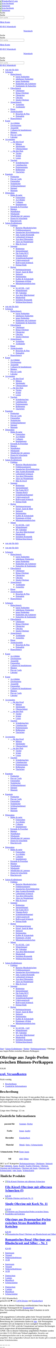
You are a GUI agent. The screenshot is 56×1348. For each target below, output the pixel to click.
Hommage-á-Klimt (23, 281)
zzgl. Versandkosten (13, 1074)
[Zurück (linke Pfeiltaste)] (1, 1347)
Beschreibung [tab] (11, 1084)
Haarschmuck (16, 118)
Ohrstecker (20, 95)
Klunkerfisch (24, 1138)
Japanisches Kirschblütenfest (27, 232)
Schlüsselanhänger (18, 186)
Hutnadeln (20, 116)
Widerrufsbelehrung (13, 1257)
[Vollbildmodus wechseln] (4, 1345)
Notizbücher (15, 183)
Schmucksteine (11, 1282)
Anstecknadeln (16, 111)
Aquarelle (14, 128)
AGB (7, 1260)
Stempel (13, 188)
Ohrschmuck (15, 88)
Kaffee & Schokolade (24, 279)
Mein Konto (5, 22)
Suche (2, 13)
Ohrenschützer (22, 149)
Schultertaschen (22, 163)
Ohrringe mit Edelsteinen (10, 1168)
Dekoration (9, 193)
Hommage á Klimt (23, 938)
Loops (18, 158)
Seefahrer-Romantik (24, 300)
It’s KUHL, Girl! (23, 288)
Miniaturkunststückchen (25, 283)
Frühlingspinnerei (23, 886)
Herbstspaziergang (23, 269)
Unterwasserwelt (22, 260)
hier (35, 1321)
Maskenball (20, 297)
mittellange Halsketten (25, 559)
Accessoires (10, 139)
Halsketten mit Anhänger (26, 84)
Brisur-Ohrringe (22, 93)
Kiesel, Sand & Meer (24, 272)
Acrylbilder (15, 123)
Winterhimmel (21, 290)
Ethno (26, 1159)
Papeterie (9, 174)
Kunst (7, 121)
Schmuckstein (28, 1170)
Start (2, 1049)
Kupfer (22, 1166)
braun (21, 1131)
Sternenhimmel (22, 251)
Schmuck (9, 72)
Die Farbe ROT (22, 253)
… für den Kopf (17, 142)
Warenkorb (28, 31)
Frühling (13, 225)
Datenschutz (10, 1276)
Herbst (13, 267)
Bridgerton (20, 249)
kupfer (27, 1131)
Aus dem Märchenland (25, 295)
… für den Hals (16, 151)
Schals (18, 156)
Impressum (9, 1253)
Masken (13, 132)
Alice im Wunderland (24, 242)
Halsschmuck (15, 74)
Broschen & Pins (23, 114)
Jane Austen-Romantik (25, 235)
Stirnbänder (20, 146)
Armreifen (20, 104)
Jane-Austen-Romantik (25, 891)
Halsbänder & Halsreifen (26, 86)
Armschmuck (15, 102)
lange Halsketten (22, 81)
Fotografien (15, 181)
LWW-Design (22, 1301)
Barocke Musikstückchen (26, 228)
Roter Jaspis (24, 1152)
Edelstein (8, 1166)
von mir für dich (11, 70)
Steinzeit (19, 274)
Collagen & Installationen (20, 130)
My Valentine (21, 293)
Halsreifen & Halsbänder (26, 566)
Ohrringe (44, 1166)
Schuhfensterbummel (24, 258)
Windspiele (15, 214)
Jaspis (15, 1166)
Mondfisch (9, 1280)
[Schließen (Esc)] (9, 1345)
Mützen (19, 144)
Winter (13, 286)
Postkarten (14, 176)
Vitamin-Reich (22, 256)
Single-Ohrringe (22, 100)
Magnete (14, 190)
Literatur (13, 137)
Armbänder (20, 107)
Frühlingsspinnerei (23, 230)
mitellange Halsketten (24, 79)
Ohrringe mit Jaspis (30, 1168)
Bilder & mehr (16, 195)
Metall (21, 1145)
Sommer (13, 246)
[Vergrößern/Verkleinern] (1, 1345)
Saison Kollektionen (13, 223)
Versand (8, 1255)
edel (21, 1159)
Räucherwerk (15, 221)
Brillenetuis (20, 170)
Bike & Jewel (21, 244)
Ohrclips (19, 97)
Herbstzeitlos (21, 276)
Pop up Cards (16, 135)
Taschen (13, 160)
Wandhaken (15, 211)
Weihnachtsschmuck (24, 302)
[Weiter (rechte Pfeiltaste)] (4, 1347)
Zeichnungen (15, 125)
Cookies (8, 1278)
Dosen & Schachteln (18, 218)
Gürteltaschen (21, 165)
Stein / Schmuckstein (34, 1145)
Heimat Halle (21, 265)
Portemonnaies (22, 167)
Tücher (18, 153)
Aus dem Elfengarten (24, 239)
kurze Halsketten (22, 77)
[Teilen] (6, 1345)
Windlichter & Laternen (20, 216)
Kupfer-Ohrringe (33, 1166)
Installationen (21, 204)
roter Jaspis (17, 1170)
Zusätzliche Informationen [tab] (16, 1086)
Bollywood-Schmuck (24, 262)
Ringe (12, 109)
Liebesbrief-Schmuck (24, 237)
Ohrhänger (20, 90)
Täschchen (20, 172)
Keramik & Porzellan (19, 207)
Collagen (19, 202)
